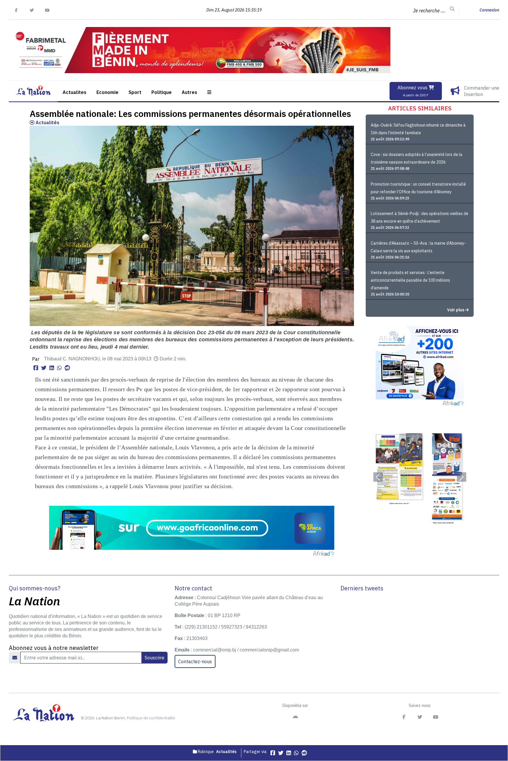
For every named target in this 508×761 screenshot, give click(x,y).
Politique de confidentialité (151, 717)
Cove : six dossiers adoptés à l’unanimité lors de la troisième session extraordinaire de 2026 (416, 158)
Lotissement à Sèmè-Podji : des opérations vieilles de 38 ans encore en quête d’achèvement (419, 217)
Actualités (46, 122)
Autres (189, 92)
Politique (161, 92)
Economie (107, 92)
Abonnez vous (413, 91)
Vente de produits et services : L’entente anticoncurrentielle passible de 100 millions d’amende (410, 280)
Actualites (74, 92)
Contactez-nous (195, 661)
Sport (134, 92)
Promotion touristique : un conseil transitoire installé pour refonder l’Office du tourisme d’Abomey (418, 188)
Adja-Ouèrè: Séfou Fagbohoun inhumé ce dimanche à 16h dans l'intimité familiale (418, 128)
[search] (452, 9)
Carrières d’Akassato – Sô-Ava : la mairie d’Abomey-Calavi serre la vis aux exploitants (418, 247)
